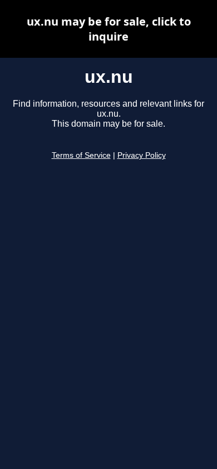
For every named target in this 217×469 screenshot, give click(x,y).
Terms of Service (81, 155)
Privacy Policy (141, 155)
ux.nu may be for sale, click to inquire (109, 29)
